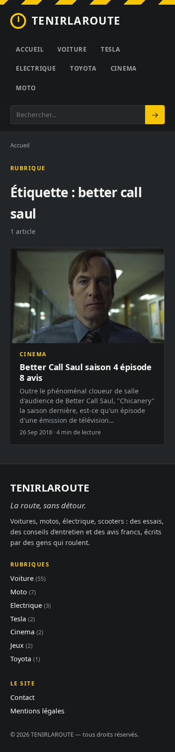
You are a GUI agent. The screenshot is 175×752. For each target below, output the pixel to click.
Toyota (83, 68)
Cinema (124, 68)
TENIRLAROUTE (76, 20)
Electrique (36, 68)
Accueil (29, 49)
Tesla (110, 49)
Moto (26, 88)
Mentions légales (37, 710)
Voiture (71, 49)
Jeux (21, 645)
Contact (22, 697)
